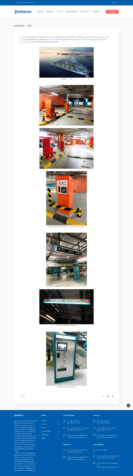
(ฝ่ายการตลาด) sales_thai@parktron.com (108, 467)
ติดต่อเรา (96, 11)
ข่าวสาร (59, 11)
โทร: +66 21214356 (102, 450)
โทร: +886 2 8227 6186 (73, 421)
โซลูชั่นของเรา (85, 11)
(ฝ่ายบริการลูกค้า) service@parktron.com (77, 435)
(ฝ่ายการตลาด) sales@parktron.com (76, 437)
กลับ (23, 396)
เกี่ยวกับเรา (50, 11)
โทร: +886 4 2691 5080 (103, 421)
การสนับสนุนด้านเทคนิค (112, 11)
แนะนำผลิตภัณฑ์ (71, 11)
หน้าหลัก (40, 11)
